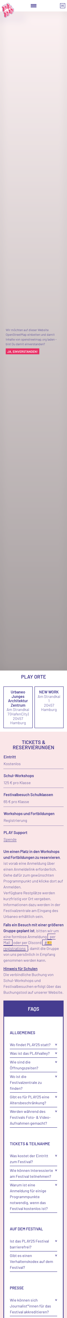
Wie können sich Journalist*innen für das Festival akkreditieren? (30, 1306)
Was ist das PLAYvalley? (30, 1053)
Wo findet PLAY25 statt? (30, 1044)
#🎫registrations (27, 945)
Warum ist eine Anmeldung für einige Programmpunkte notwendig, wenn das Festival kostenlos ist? (29, 1196)
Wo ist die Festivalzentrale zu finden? (26, 1082)
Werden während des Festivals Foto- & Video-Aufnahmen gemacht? (30, 1117)
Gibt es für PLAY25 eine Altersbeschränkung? (29, 1099)
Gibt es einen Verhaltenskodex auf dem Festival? (31, 1261)
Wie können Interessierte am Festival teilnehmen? (31, 1173)
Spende (10, 839)
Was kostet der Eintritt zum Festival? (29, 1158)
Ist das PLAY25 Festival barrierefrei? (29, 1244)
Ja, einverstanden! (22, 351)
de (62, 5)
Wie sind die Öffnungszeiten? (24, 1065)
